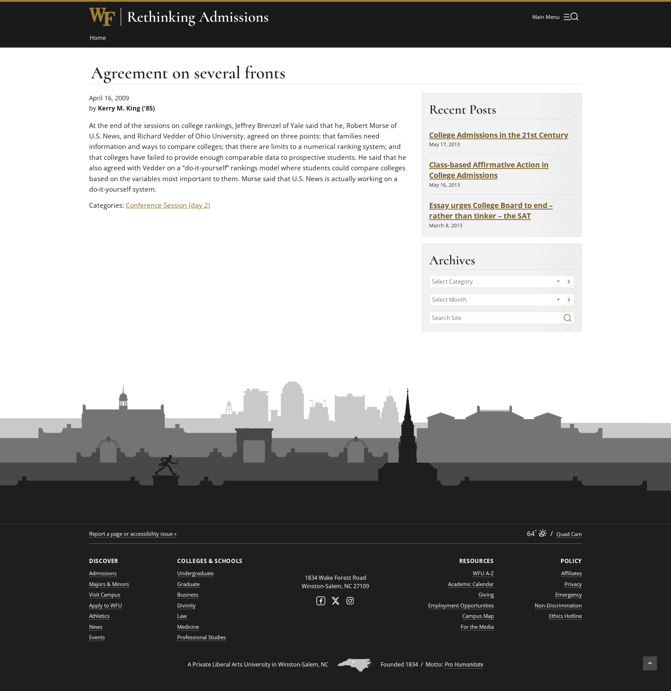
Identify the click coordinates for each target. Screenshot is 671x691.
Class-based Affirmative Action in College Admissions (489, 169)
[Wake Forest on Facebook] (321, 602)
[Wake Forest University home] (102, 17)
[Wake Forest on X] (335, 602)
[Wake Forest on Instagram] (350, 602)
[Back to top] (650, 663)
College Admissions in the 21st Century (498, 135)
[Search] (567, 318)
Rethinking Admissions (198, 16)
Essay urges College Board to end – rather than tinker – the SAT (491, 210)
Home (98, 38)
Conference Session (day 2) (168, 205)
